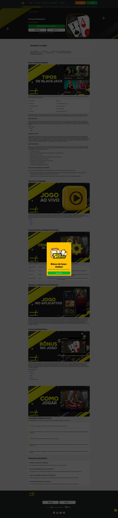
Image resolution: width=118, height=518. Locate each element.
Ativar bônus (59, 273)
